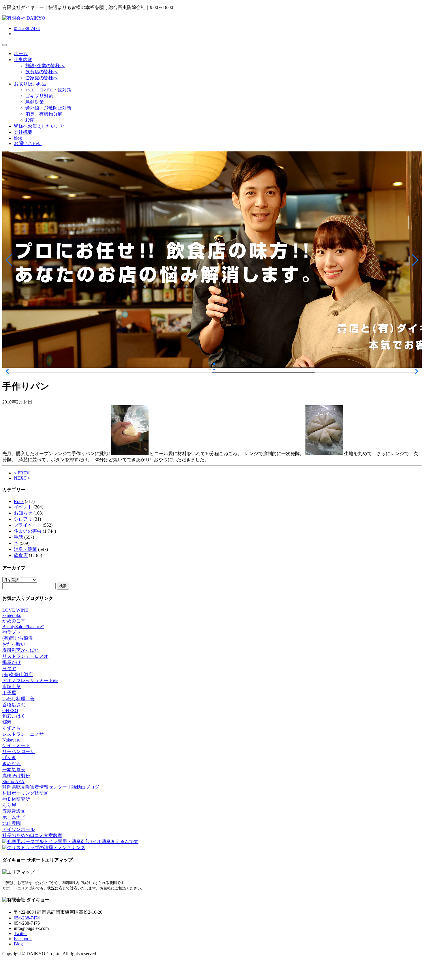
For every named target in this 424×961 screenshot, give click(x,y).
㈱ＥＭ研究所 (16, 799)
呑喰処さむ (13, 704)
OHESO (10, 710)
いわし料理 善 (18, 698)
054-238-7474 (27, 28)
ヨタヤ (9, 668)
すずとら (11, 728)
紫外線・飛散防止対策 (48, 108)
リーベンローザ (18, 751)
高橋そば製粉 (16, 775)
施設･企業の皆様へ (45, 65)
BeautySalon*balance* (23, 626)
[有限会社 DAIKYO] (23, 18)
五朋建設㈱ (13, 811)
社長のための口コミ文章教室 (32, 835)
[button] (9, 260)
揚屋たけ (11, 662)
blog (18, 138)
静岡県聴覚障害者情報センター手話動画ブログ (50, 786)
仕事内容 (23, 59)
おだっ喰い (13, 644)
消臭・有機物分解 (43, 114)
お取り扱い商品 (30, 83)
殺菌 (30, 120)
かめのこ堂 (13, 620)
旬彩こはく (13, 716)
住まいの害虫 (28, 531)
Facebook (23, 938)
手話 (18, 537)
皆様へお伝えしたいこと (39, 126)
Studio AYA (13, 781)
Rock (19, 501)
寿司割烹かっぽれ (20, 650)
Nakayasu (11, 739)
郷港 (7, 722)
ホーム (21, 53)
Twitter (20, 933)
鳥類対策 (34, 102)
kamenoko (11, 615)
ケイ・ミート (16, 745)
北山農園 (11, 823)
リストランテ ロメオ (25, 656)
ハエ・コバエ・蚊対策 (48, 89)
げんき (9, 757)
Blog (18, 943)
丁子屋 (9, 692)
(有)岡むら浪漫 (17, 638)
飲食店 (21, 555)
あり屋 (9, 805)
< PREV (22, 472)
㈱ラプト (11, 632)
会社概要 (23, 132)
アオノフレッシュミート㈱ (30, 680)
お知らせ (23, 512)
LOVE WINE (15, 610)
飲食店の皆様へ (41, 71)
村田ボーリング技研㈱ (25, 793)
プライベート (28, 525)
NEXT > (22, 478)
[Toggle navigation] (4, 45)
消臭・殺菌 (25, 549)
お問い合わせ (28, 143)
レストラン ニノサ (23, 734)
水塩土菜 (11, 686)
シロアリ (23, 519)
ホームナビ (13, 817)
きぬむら (11, 763)
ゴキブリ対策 (39, 95)
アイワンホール (18, 829)
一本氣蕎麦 (13, 769)
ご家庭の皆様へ (41, 77)
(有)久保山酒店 (17, 674)
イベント (23, 506)
